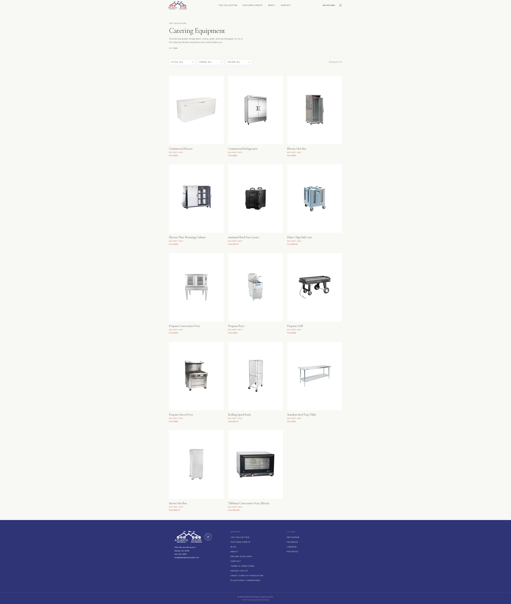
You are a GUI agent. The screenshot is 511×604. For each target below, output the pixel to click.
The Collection (228, 5)
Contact (286, 5)
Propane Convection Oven (184, 326)
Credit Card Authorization (247, 576)
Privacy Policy (239, 571)
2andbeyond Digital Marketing (259, 600)
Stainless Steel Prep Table (301, 414)
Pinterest (293, 552)
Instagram (293, 537)
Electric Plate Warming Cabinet (187, 237)
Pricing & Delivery (241, 556)
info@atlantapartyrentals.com (186, 557)
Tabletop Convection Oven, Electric (248, 503)
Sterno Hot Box (178, 503)
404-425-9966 (329, 5)
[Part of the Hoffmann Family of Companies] (208, 537)
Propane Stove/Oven (181, 414)
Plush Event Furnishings (245, 580)
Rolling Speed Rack (239, 414)
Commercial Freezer (181, 148)
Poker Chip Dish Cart (299, 237)
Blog (233, 547)
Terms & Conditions (242, 566)
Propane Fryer (236, 326)
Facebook (292, 542)
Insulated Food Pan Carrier (243, 237)
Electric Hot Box (296, 148)
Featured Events (253, 5)
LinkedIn (292, 547)
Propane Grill (295, 326)
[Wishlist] (340, 5)
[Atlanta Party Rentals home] (177, 5)
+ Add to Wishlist (218, 148)
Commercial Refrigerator (243, 148)
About (271, 5)
